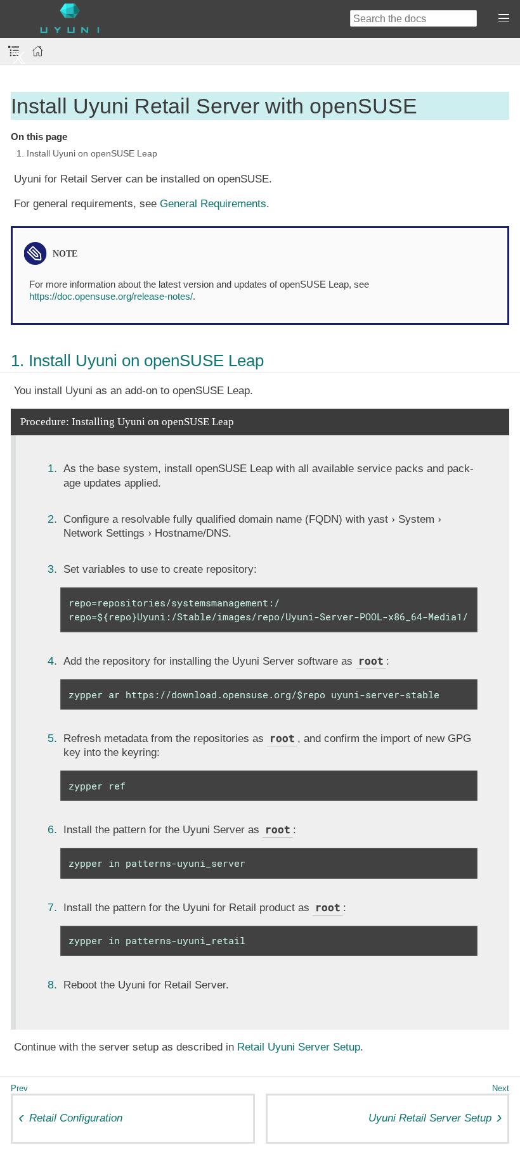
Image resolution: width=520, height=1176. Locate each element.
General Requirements (213, 204)
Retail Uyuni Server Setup (298, 1047)
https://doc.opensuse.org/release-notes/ (111, 296)
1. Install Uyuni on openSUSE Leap (86, 153)
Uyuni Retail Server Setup (429, 1118)
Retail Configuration (75, 1118)
